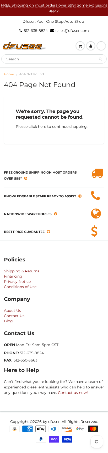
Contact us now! (73, 392)
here (42, 126)
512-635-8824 (36, 30)
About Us (12, 310)
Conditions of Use (20, 286)
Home (9, 74)
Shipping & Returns (21, 271)
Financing (13, 276)
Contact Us (14, 315)
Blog (8, 321)
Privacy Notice (17, 281)
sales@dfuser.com (72, 30)
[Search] (100, 59)
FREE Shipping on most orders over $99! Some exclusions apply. (54, 8)
